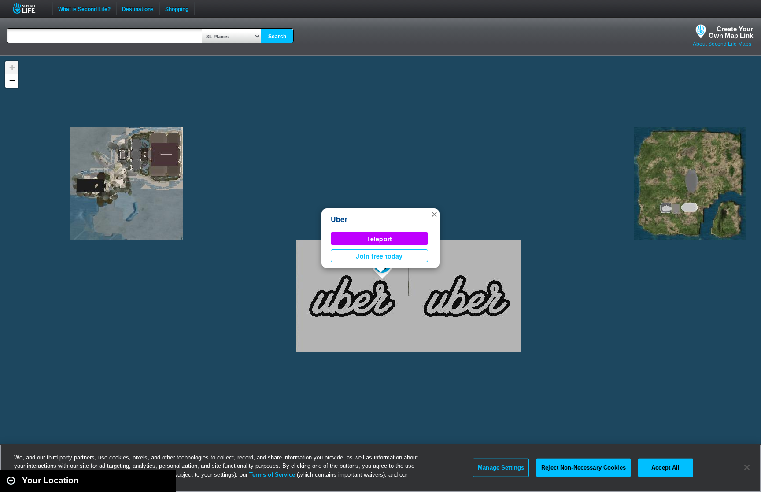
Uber (339, 219)
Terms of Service (272, 474)
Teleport (379, 238)
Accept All (665, 467)
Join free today (379, 256)
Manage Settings (501, 467)
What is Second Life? (84, 8)
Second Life (28, 8)
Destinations (138, 8)
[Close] (747, 467)
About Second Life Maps (722, 44)
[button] (434, 213)
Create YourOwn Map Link (731, 32)
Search (277, 36)
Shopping (176, 8)
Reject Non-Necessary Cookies (583, 467)
